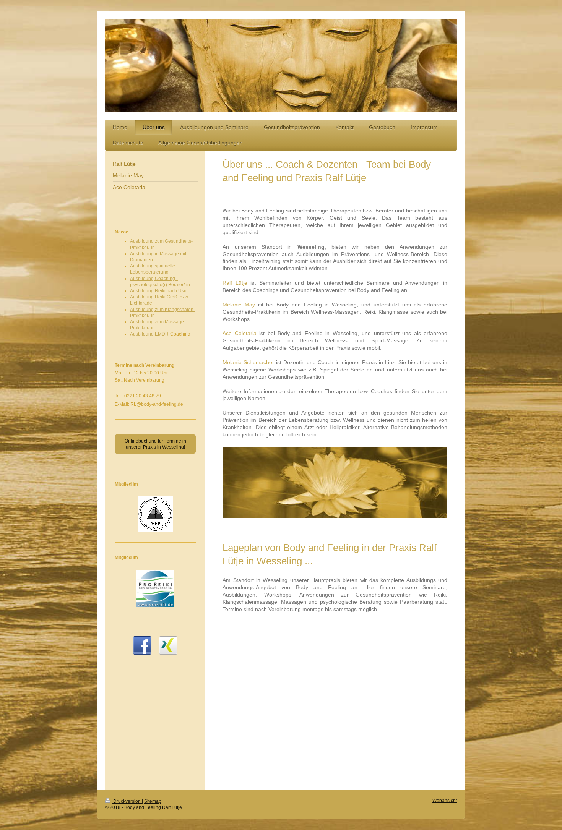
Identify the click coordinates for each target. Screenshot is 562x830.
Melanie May (239, 305)
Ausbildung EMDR (149, 334)
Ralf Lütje (235, 283)
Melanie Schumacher (248, 362)
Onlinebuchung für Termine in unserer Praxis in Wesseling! (155, 444)
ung (165, 272)
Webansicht (444, 800)
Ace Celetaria (239, 333)
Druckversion (127, 801)
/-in (151, 247)
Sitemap (152, 801)
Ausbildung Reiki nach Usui (159, 290)
